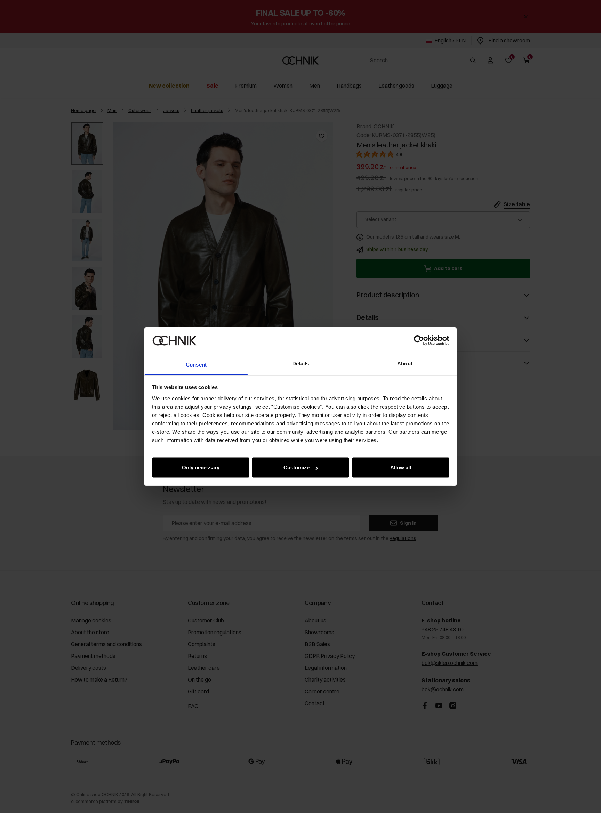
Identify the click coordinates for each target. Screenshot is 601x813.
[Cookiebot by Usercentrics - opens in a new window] (418, 340)
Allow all (400, 467)
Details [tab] (300, 363)
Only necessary (200, 467)
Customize (296, 467)
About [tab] (404, 363)
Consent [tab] (196, 364)
